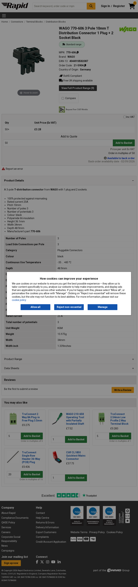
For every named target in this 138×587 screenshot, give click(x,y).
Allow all (35, 307)
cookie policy (19, 300)
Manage (102, 307)
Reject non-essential (69, 307)
